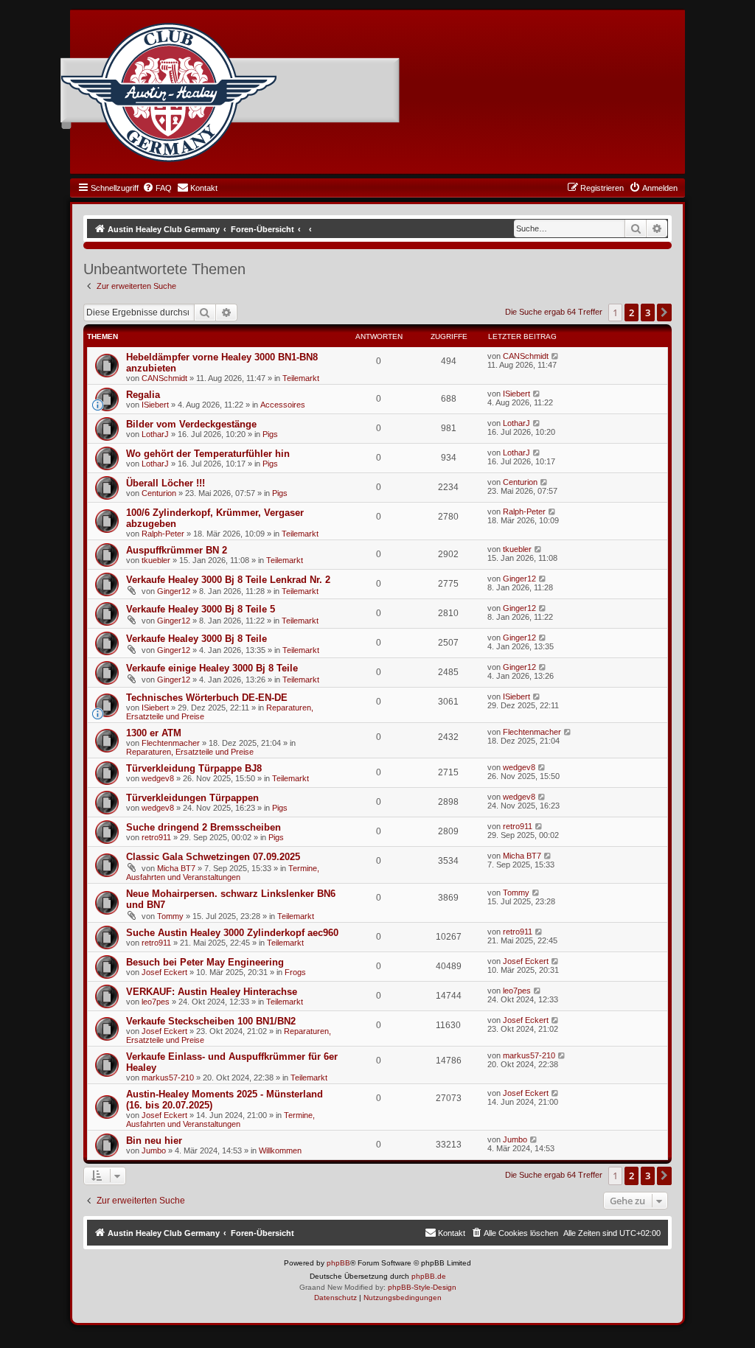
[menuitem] (157, 188)
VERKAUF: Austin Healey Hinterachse (211, 991)
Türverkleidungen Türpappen (192, 797)
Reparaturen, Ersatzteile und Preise (190, 751)
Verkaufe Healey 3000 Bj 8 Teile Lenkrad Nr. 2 (228, 579)
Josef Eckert (164, 972)
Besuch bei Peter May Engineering (205, 962)
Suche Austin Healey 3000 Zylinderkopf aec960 (232, 932)
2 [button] (631, 312)
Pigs (270, 434)
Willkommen (280, 1150)
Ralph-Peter (163, 533)
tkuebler (156, 560)
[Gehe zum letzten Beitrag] (555, 356)
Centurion (159, 493)
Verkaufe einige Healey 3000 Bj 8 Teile (212, 668)
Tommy (170, 916)
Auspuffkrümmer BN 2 (176, 550)
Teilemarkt (300, 378)
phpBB (338, 1263)
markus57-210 (168, 1077)
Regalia (143, 394)
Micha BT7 (176, 868)
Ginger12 (173, 591)
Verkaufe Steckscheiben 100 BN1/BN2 (211, 1021)
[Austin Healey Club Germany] (168, 93)
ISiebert (155, 404)
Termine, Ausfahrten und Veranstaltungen (222, 872)
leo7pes (156, 1001)
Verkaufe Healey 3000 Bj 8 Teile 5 (200, 609)
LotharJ (155, 434)
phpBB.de (428, 1276)
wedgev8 (158, 778)
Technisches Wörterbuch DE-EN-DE (207, 697)
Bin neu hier (154, 1140)
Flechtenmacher (171, 742)
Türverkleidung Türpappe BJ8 (194, 768)
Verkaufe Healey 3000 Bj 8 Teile (196, 638)
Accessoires (282, 404)
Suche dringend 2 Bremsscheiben (203, 827)
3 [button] (647, 312)
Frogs (295, 972)
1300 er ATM (153, 732)
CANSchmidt (164, 378)
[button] (664, 312)
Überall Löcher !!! (165, 483)
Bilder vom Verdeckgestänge (191, 424)
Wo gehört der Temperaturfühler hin (208, 453)
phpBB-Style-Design (422, 1287)
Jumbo (154, 1150)
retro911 (156, 837)
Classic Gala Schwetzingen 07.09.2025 (213, 856)
